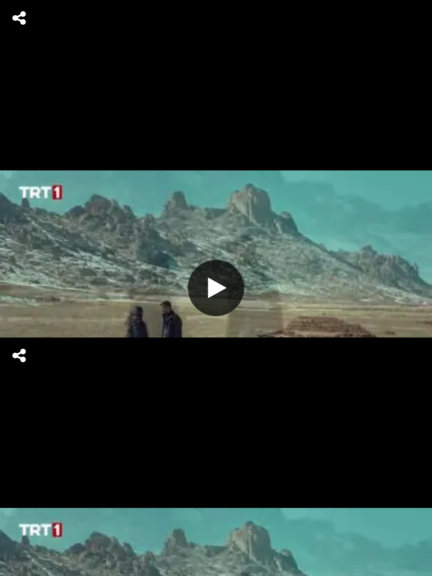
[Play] (216, 288)
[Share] (19, 18)
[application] (216, 288)
